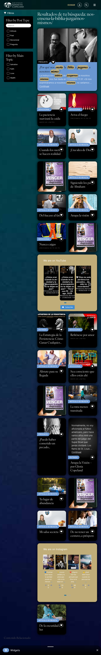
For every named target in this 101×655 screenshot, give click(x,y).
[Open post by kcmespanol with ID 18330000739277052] (61, 562)
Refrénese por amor (82, 335)
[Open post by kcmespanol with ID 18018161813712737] (73, 562)
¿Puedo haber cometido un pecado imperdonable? (48, 443)
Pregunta (14, 44)
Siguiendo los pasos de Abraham (82, 184)
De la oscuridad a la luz (51, 627)
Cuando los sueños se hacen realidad (51, 152)
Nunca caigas (47, 244)
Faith (12, 69)
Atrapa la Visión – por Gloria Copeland (81, 466)
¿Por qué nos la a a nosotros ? (64, 69)
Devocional (14, 40)
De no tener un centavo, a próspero (82, 534)
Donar (71, 5)
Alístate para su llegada (48, 373)
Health (12, 78)
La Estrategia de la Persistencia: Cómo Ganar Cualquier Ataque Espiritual (51, 338)
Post (12, 35)
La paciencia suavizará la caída (49, 116)
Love (12, 73)
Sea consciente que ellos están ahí (82, 373)
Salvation (14, 64)
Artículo (13, 31)
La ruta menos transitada (79, 408)
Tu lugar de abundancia (46, 501)
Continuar (44, 86)
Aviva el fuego (79, 115)
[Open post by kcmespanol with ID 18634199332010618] (48, 562)
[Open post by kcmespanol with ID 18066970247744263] (85, 562)
